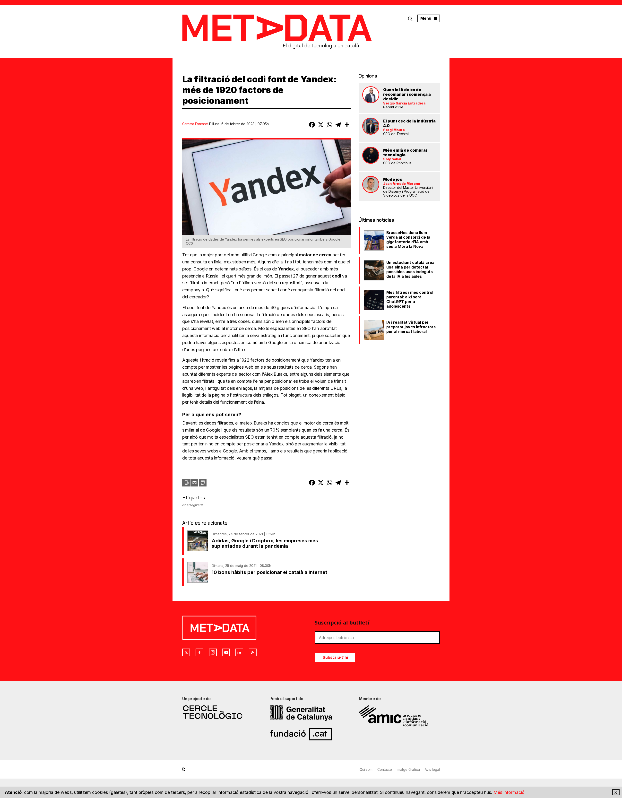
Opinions (368, 76)
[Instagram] (213, 652)
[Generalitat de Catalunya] (310, 713)
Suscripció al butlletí (342, 622)
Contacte (384, 769)
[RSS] (253, 652)
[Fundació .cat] (310, 734)
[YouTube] (226, 652)
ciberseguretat (192, 505)
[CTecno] (222, 712)
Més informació (509, 792)
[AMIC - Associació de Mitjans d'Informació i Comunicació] (399, 716)
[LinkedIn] (239, 652)
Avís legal (432, 769)
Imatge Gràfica (408, 769)
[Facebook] (199, 652)
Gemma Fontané (195, 124)
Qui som (366, 769)
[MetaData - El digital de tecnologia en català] (277, 28)
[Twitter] (186, 652)
